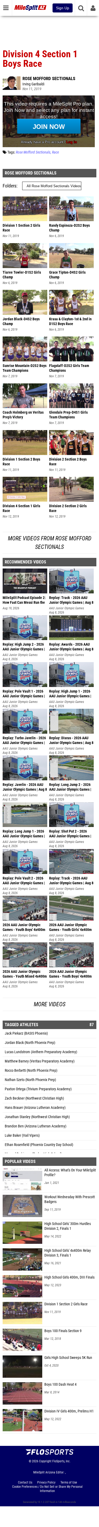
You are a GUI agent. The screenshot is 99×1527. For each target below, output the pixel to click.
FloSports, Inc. (61, 1461)
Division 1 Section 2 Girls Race (66, 1304)
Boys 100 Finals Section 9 (63, 1331)
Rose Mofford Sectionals (48, 78)
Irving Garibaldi (33, 84)
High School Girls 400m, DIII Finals (69, 1277)
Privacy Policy (46, 1482)
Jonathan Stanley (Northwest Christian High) (37, 1117)
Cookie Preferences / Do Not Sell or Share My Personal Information (47, 1489)
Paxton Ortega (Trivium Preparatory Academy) (38, 1089)
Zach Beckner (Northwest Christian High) (34, 1098)
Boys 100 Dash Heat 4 (60, 1384)
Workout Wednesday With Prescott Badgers (69, 1199)
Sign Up (62, 8)
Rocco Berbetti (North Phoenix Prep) (31, 1070)
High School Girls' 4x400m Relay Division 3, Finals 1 (67, 1253)
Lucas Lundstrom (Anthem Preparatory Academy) (41, 1052)
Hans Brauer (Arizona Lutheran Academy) (35, 1107)
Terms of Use (68, 1482)
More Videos (49, 1004)
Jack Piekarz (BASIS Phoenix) (26, 1033)
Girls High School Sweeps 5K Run (68, 1357)
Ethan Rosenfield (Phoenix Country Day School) (39, 1145)
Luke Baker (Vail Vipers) (22, 1135)
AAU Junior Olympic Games (66, 608)
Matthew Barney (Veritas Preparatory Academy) (39, 1061)
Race (55, 152)
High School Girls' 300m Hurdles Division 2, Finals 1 (67, 1226)
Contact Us (25, 1482)
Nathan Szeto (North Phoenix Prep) (30, 1080)
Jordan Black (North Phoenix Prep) (30, 1042)
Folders (9, 186)
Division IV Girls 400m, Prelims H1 (69, 1411)
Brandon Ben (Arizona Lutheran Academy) (35, 1126)
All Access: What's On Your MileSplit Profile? (70, 1172)
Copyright (45, 1461)
